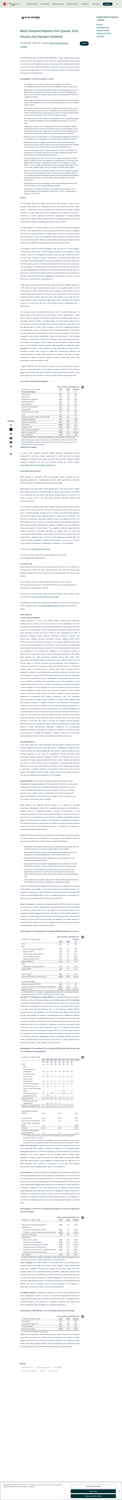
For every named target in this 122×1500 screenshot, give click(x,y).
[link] (32, 4)
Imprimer (99, 24)
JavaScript (100, 36)
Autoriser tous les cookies (93, 1496)
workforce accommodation (28, 1371)
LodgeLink (42, 1371)
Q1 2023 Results (53, 1371)
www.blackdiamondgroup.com (45, 465)
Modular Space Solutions (43, 1367)
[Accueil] (11, 4)
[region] (61, 1491)
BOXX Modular (57, 1367)
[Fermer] (119, 1491)
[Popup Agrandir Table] (82, 387)
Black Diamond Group (27, 1367)
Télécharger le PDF (102, 27)
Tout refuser (93, 1491)
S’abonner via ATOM (103, 33)
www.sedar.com (26, 465)
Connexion (96, 4)
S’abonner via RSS (102, 30)
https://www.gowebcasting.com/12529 (45, 597)
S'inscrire (108, 4)
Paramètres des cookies (93, 1486)
